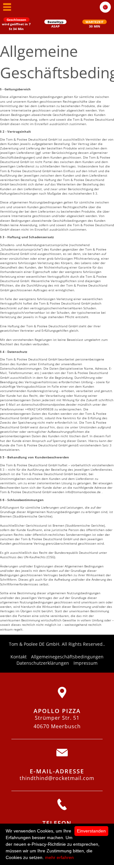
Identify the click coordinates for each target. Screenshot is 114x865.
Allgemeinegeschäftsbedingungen (67, 657)
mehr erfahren (59, 857)
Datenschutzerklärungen (42, 663)
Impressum (85, 663)
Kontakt (18, 657)
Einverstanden (91, 830)
